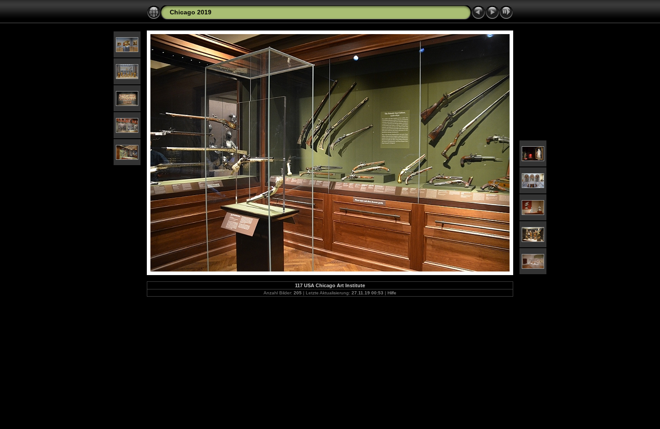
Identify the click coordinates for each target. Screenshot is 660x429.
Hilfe (391, 292)
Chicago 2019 (190, 12)
